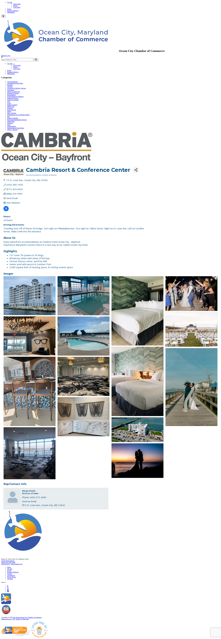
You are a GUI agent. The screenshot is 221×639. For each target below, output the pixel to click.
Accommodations (12, 81)
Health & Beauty (12, 105)
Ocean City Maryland (22, 619)
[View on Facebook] (6, 210)
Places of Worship (12, 118)
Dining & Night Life (13, 91)
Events (9, 9)
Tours (9, 124)
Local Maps (16, 7)
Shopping (10, 123)
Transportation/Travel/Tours (15, 128)
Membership (11, 12)
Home (9, 567)
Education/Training (13, 93)
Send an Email (29, 501)
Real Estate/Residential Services (17, 120)
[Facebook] (7, 586)
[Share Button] (135, 170)
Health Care (10, 106)
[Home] (78, 553)
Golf (8, 101)
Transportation (11, 126)
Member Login (5, 55)
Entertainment (11, 95)
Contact (9, 574)
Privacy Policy (11, 577)
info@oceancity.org (16, 564)
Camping (10, 86)
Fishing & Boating (13, 100)
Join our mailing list (17, 614)
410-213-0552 (5, 564)
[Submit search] (36, 59)
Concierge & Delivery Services (16, 88)
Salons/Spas (11, 121)
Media (9, 111)
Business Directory (13, 10)
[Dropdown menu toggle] (13, 64)
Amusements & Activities (15, 83)
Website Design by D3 (8, 619)
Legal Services (11, 110)
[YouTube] (8, 591)
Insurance (10, 108)
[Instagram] (8, 588)
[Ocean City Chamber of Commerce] (60, 51)
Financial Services (12, 98)
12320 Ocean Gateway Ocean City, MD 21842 (8, 561)
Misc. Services (11, 113)
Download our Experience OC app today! (23, 603)
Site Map (10, 579)
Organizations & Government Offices (18, 115)
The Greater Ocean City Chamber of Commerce (27, 617)
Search (3, 60)
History (15, 5)
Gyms (9, 103)
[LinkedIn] (8, 589)
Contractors (10, 90)
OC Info (9, 2)
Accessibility (11, 575)
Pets (8, 116)
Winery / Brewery (12, 129)
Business (10, 85)
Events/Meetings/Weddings (15, 96)
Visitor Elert (17, 4)
